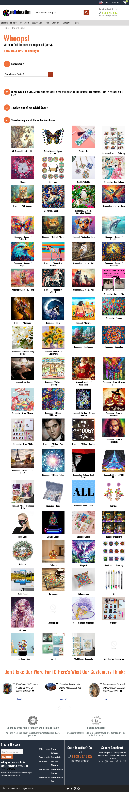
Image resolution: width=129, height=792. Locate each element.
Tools (47, 22)
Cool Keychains (44, 769)
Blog (76, 22)
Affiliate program (44, 749)
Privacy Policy (8, 769)
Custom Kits (37, 22)
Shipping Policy (56, 757)
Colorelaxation (15, 788)
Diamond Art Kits (45, 777)
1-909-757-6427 (109, 13)
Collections (56, 22)
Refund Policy (43, 761)
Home (7, 28)
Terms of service (44, 757)
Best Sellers (24, 22)
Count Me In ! (7, 757)
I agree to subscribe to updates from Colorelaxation (14, 766)
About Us (67, 22)
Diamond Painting (8, 22)
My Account (115, 2)
